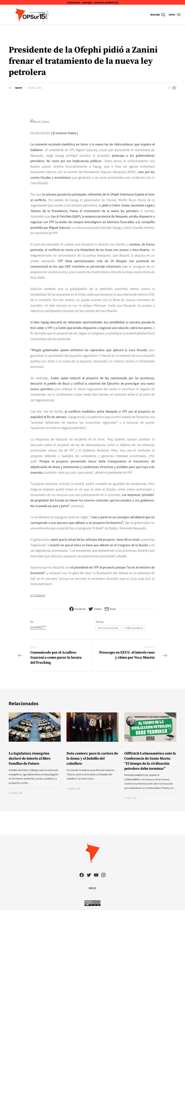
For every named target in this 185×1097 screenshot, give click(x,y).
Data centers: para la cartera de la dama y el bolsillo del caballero (92, 758)
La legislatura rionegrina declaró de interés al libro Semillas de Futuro (29, 758)
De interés (38, 627)
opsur (18, 87)
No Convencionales (108, 628)
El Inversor (37, 595)
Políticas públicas (134, 628)
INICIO (92, 888)
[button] (174, 14)
